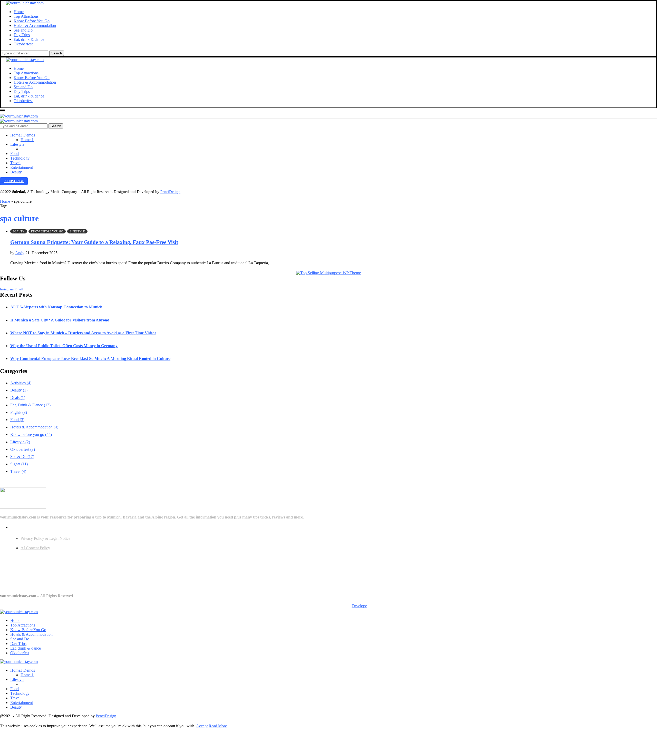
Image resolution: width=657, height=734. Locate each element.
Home (19, 11)
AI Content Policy (35, 548)
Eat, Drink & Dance (30, 405)
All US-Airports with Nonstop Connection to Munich (56, 307)
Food (14, 153)
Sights (19, 464)
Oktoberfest (23, 44)
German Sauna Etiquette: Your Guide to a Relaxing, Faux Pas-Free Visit (94, 242)
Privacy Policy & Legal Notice (45, 538)
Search (56, 53)
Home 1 (27, 140)
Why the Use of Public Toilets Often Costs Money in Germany (64, 346)
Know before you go (31, 434)
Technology (20, 158)
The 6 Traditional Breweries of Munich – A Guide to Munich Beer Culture (59, 576)
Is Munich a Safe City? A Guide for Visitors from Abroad (59, 320)
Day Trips (22, 35)
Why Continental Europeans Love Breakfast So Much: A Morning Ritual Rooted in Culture (90, 358)
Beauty (16, 172)
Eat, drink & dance (29, 39)
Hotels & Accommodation (35, 25)
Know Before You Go (32, 21)
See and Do (23, 30)
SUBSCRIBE (14, 181)
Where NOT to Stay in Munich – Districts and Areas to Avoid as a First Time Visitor (83, 333)
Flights (18, 412)
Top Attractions (26, 16)
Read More (218, 726)
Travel (15, 163)
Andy (19, 253)
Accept (202, 726)
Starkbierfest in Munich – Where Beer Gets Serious (41, 586)
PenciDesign (170, 192)
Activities (20, 383)
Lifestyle (17, 144)
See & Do (22, 456)
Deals (17, 397)
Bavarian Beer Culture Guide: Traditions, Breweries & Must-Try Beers (56, 566)
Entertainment (21, 167)
